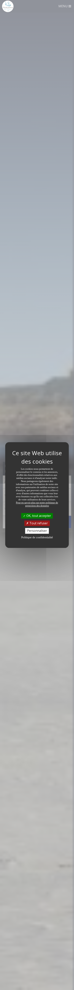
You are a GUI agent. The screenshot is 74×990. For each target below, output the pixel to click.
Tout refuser (38, 523)
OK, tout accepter (38, 516)
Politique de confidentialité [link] (37, 537)
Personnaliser (37, 531)
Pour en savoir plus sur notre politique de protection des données (37, 504)
